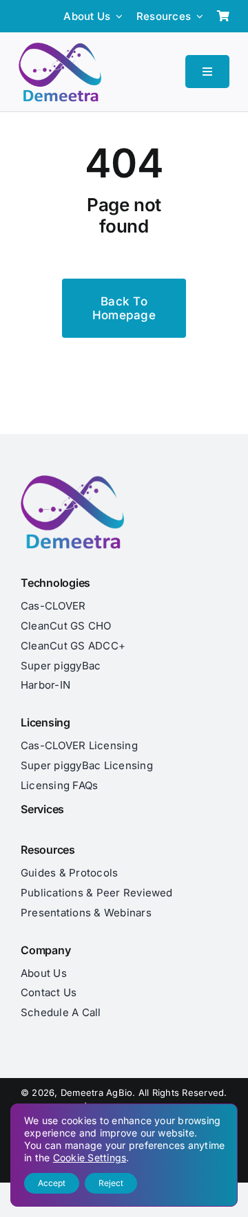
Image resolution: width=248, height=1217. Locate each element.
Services (42, 809)
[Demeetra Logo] (60, 48)
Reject (111, 1183)
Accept (51, 1183)
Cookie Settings (90, 1157)
